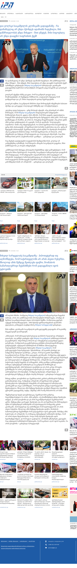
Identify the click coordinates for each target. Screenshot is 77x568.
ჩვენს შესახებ (13, 541)
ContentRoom (63, 486)
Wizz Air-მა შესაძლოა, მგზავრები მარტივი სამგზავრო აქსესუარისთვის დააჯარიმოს (6, 478)
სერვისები (23, 541)
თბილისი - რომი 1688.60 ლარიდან (59, 214)
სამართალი (19, 13)
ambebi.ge (3, 459)
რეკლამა (32, 541)
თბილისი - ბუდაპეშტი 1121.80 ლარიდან (41, 214)
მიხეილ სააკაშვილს (44, 348)
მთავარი (2, 13)
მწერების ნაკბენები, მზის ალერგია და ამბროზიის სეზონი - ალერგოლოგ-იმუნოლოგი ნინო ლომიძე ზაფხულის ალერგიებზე (25, 503)
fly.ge (1, 220)
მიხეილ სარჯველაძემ (43, 325)
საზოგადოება (29, 13)
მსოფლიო (38, 13)
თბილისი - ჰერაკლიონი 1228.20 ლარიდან (24, 214)
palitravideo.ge (4, 243)
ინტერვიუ (73, 69)
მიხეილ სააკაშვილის (32, 85)
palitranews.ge (38, 481)
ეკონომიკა (54, 13)
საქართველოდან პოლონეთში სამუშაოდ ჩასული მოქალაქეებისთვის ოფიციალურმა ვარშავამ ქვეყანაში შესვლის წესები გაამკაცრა (59, 479)
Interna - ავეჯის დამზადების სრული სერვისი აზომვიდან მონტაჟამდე (8, 501)
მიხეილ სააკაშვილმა (26, 113)
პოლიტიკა (10, 13)
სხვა (2, 17)
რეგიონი (46, 13)
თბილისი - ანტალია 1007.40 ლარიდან (6, 214)
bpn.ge (1, 481)
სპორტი (61, 13)
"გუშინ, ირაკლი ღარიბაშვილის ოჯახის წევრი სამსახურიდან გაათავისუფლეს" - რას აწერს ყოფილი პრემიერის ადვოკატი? (60, 240)
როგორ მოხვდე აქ (61, 174)
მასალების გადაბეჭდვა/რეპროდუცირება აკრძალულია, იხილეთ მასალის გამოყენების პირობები (18, 547)
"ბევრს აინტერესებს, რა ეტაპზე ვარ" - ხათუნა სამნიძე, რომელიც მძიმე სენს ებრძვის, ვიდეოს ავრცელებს (24, 239)
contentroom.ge (4, 507)
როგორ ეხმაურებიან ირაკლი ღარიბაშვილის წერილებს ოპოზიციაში (42, 476)
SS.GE (3, 174)
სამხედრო (69, 13)
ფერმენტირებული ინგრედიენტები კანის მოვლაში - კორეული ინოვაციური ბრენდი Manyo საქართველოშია (59, 503)
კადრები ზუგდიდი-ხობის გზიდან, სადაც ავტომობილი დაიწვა (7, 237)
